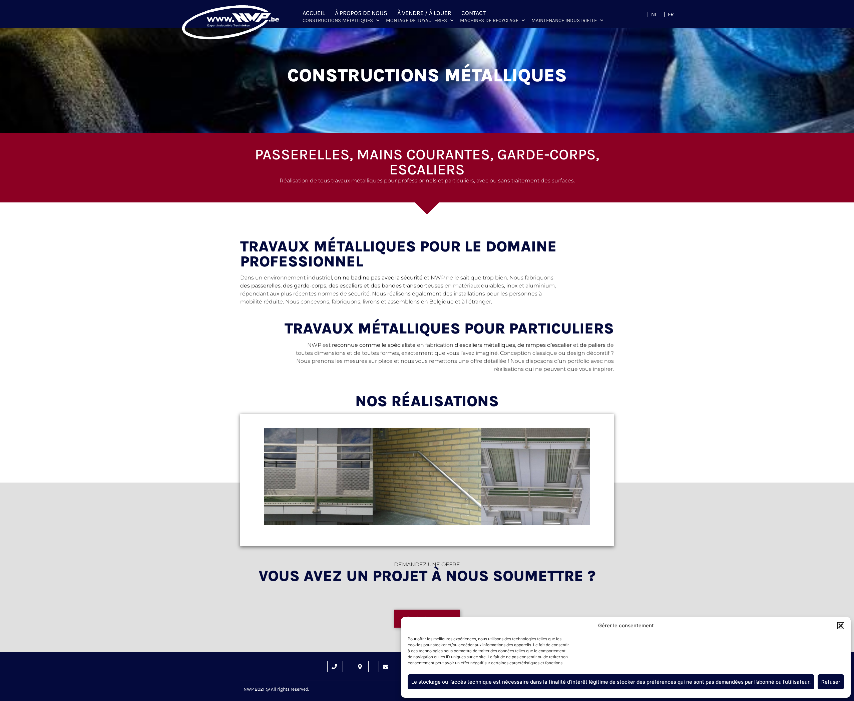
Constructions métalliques (338, 20)
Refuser (830, 682)
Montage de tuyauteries (416, 20)
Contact (473, 13)
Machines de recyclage (489, 20)
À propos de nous (361, 13)
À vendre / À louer (424, 13)
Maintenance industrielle (564, 20)
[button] (840, 625)
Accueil (314, 13)
